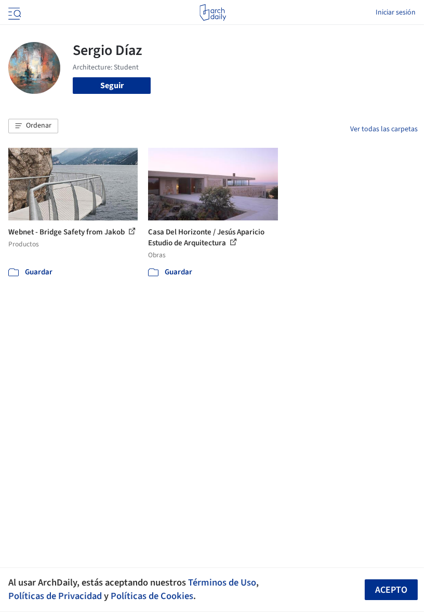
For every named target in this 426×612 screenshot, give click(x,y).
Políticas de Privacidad (55, 596)
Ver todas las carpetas (384, 129)
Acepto (391, 589)
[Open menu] (13, 12)
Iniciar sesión (396, 12)
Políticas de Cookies (152, 596)
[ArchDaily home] (212, 12)
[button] (33, 126)
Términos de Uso (222, 582)
